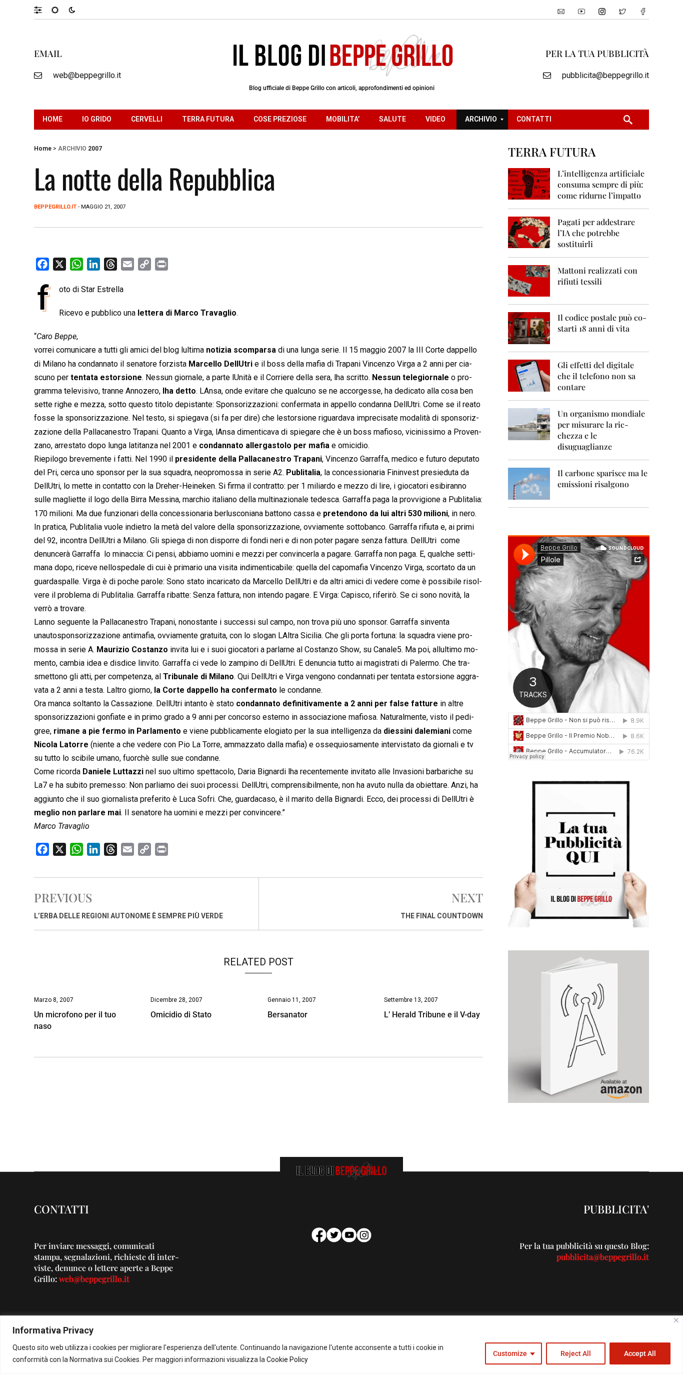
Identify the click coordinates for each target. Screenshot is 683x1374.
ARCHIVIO (72, 148)
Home (43, 148)
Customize (510, 1353)
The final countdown (441, 916)
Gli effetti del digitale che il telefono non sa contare (597, 376)
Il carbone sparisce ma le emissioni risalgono (603, 478)
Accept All (640, 1353)
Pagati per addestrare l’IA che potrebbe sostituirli (596, 233)
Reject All (575, 1353)
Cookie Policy (287, 1359)
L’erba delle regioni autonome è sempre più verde (128, 916)
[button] (43, 10)
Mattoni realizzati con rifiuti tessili (598, 276)
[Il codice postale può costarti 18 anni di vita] (529, 327)
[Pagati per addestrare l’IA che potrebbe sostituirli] (529, 232)
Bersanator (288, 1014)
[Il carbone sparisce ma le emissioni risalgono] (529, 483)
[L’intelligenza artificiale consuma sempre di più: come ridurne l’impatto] (529, 183)
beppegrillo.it (55, 207)
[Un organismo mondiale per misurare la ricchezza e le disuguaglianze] (529, 423)
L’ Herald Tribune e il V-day (432, 1014)
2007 (95, 148)
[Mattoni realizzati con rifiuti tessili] (529, 280)
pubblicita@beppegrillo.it (605, 75)
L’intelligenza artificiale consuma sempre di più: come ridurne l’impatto (601, 184)
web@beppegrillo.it (87, 75)
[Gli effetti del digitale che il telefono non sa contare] (529, 375)
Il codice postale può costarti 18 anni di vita (602, 323)
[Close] (676, 1320)
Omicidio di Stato (181, 1014)
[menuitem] (54, 120)
